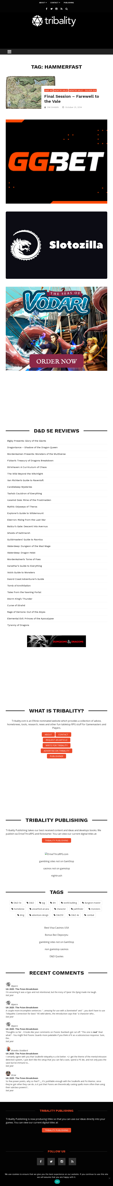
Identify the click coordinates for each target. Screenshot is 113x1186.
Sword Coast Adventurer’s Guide (25, 579)
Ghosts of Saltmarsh (18, 533)
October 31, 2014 (74, 107)
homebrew (19, 908)
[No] (109, 1178)
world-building (70, 902)
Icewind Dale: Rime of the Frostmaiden (29, 500)
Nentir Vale (61, 90)
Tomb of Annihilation (19, 585)
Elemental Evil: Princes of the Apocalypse (30, 618)
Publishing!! (56, 756)
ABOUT (48, 734)
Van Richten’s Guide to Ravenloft (25, 480)
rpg (43, 902)
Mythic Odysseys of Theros (22, 506)
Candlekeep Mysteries (19, 486)
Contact (54, 3)
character (61, 908)
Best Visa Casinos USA (56, 927)
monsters (95, 908)
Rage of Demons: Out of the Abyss (26, 612)
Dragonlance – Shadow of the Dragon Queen (32, 447)
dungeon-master (92, 902)
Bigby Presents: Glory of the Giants (26, 440)
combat (90, 915)
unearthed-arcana (40, 908)
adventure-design (40, 915)
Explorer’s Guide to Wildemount (25, 513)
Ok (57, 1181)
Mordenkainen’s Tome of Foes (24, 559)
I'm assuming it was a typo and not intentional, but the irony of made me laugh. (51, 992)
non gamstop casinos (56, 949)
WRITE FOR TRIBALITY (57, 745)
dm (54, 902)
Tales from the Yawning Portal (24, 592)
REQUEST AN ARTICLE (56, 740)
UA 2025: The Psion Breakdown (22, 989)
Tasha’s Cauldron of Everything (24, 493)
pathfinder (78, 908)
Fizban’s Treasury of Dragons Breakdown (30, 460)
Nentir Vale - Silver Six (82, 90)
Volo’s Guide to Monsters (21, 572)
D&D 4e (48, 90)
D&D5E (59, 915)
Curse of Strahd (16, 605)
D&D (31, 902)
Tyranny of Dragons (18, 625)
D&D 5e (17, 902)
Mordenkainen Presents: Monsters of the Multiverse (36, 454)
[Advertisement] (59, 36)
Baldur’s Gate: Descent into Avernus (27, 526)
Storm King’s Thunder (19, 598)
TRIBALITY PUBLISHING (56, 840)
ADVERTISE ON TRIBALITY (56, 750)
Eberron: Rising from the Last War (26, 519)
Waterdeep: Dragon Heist (21, 552)
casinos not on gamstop (56, 868)
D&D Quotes (56, 956)
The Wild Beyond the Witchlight (25, 473)
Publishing (69, 3)
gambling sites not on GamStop (56, 861)
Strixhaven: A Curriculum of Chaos (27, 467)
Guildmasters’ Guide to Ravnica (25, 539)
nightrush (56, 875)
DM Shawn (53, 107)
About (42, 3)
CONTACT (63, 734)
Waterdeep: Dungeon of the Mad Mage (28, 546)
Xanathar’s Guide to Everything (24, 565)
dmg (22, 915)
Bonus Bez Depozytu (56, 934)
